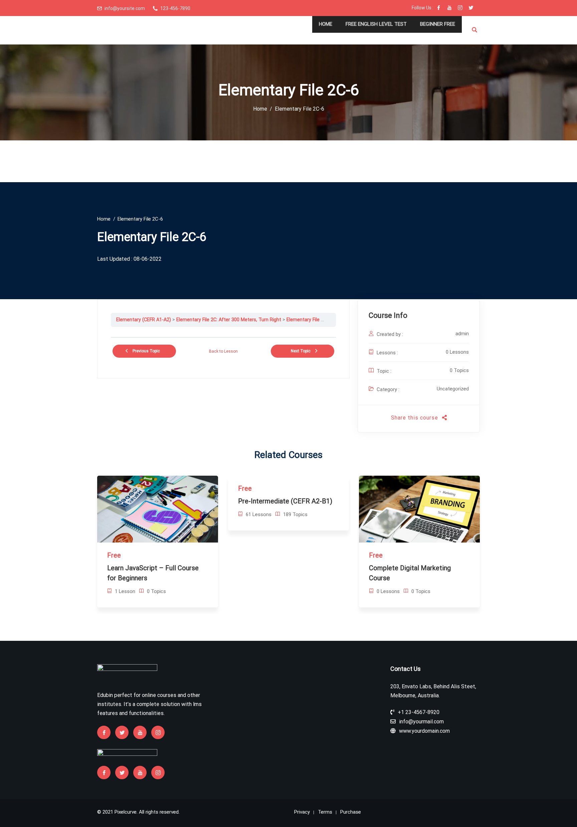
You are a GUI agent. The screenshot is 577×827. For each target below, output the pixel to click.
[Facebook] (438, 8)
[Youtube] (449, 8)
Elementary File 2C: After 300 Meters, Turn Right (228, 320)
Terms (325, 812)
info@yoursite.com (125, 8)
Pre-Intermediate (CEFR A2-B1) (285, 501)
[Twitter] (470, 8)
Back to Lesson (223, 351)
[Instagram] (460, 8)
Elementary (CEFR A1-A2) (143, 320)
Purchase (350, 812)
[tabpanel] (223, 332)
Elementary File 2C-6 (308, 320)
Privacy (302, 812)
